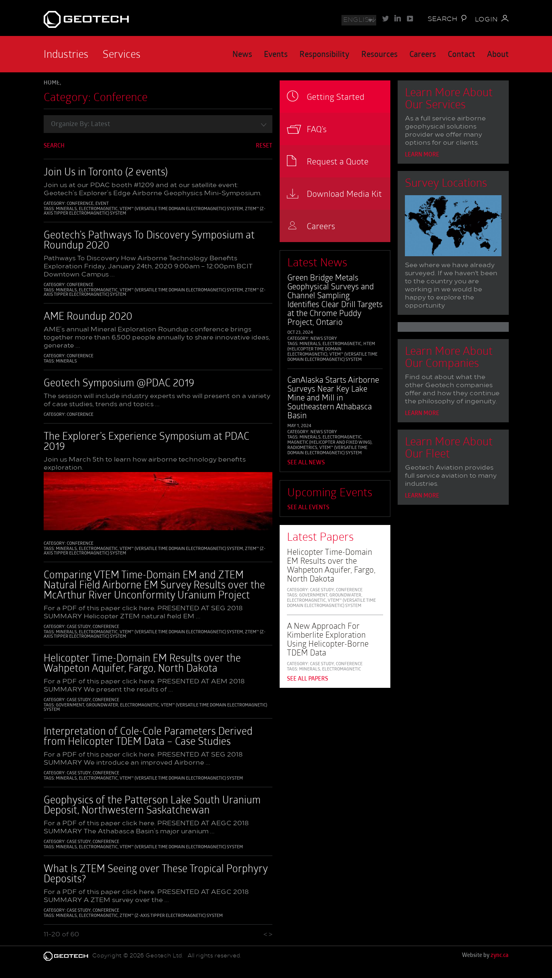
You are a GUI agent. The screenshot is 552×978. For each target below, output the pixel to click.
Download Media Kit (344, 193)
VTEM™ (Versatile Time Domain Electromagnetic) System (181, 209)
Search (442, 19)
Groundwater (102, 705)
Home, (52, 83)
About (498, 55)
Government (70, 705)
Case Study (79, 627)
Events (276, 55)
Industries (66, 54)
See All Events (308, 508)
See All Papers (307, 679)
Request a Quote (338, 161)
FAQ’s (317, 128)
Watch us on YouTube (410, 18)
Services (122, 54)
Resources (379, 55)
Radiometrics (302, 448)
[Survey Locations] (453, 227)
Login (486, 20)
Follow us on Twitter (385, 18)
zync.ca (499, 956)
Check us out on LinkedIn (397, 18)
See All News (306, 463)
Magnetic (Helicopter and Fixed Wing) (329, 443)
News (242, 55)
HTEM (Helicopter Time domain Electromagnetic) (331, 349)
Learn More (422, 155)
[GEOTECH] (119, 19)
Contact (461, 55)
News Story (323, 339)
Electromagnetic (98, 209)
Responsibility (324, 55)
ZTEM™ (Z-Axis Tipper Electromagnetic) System (171, 916)
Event (102, 204)
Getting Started (335, 96)
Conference (80, 204)
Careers (422, 55)
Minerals (66, 209)
